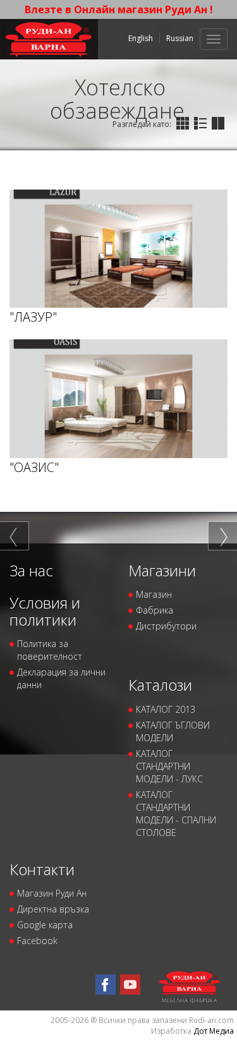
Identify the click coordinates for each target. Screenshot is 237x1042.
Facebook (37, 941)
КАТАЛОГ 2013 (165, 709)
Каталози (160, 684)
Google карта (45, 925)
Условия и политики (44, 610)
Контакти (42, 869)
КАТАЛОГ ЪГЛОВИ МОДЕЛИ (173, 731)
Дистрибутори (166, 626)
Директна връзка (53, 909)
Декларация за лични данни (61, 678)
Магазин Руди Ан (52, 893)
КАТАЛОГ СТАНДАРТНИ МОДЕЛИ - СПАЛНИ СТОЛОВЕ (176, 814)
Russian (179, 38)
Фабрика (154, 610)
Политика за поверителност (49, 650)
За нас (31, 570)
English (140, 38)
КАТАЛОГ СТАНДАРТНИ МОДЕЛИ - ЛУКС (169, 766)
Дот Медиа (213, 1031)
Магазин (154, 594)
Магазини (162, 570)
